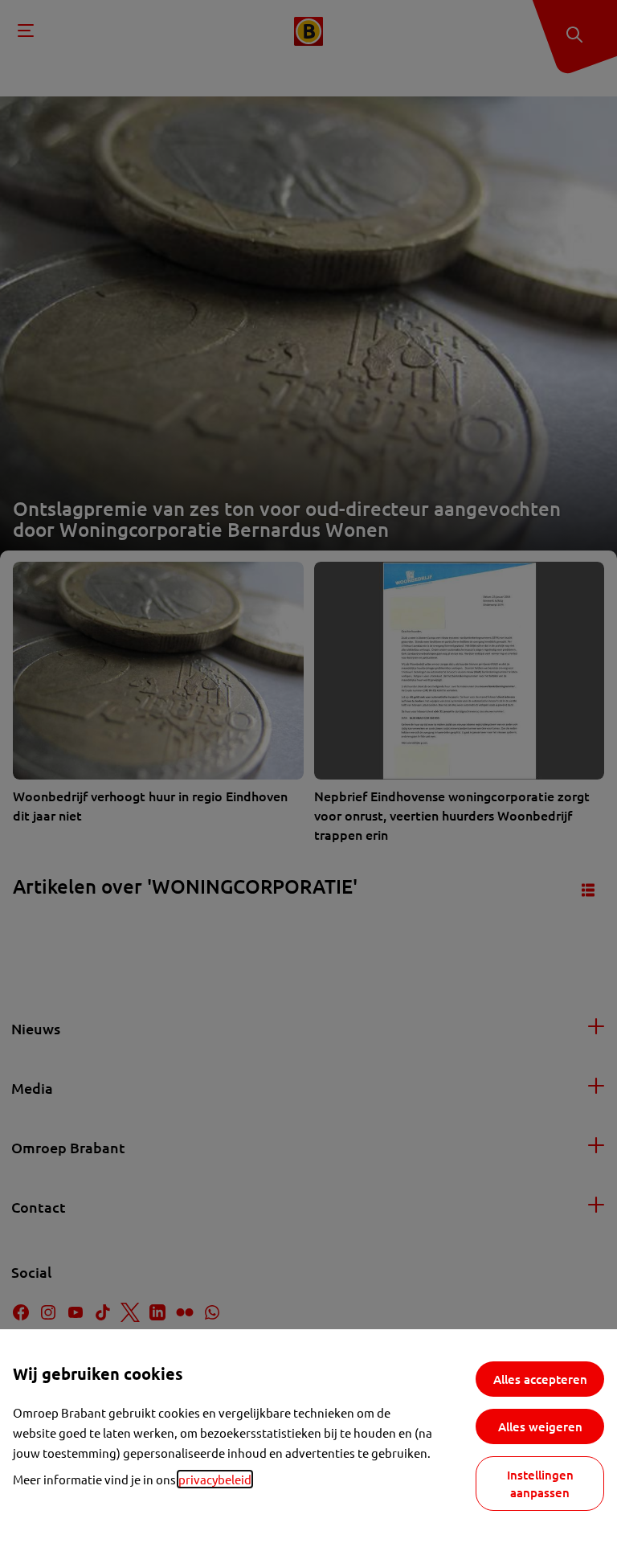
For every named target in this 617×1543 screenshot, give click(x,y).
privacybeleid (214, 1479)
